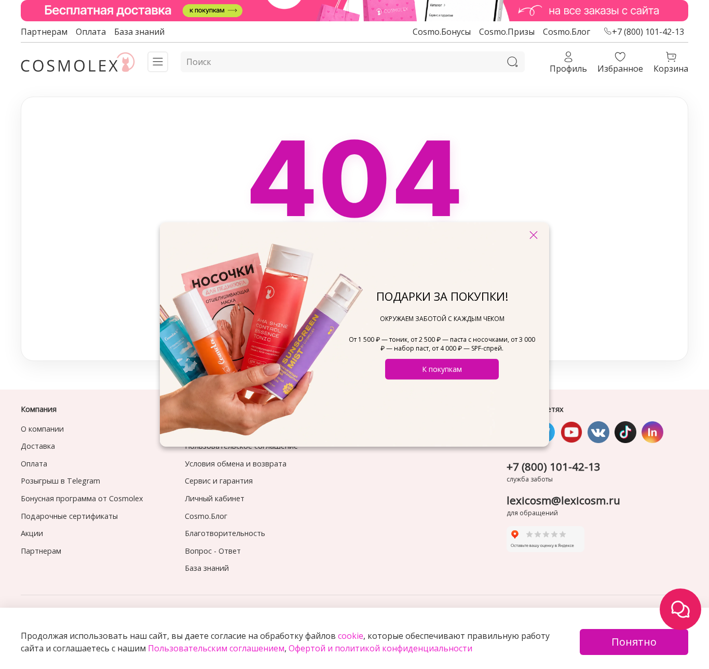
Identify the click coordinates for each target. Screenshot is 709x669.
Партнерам (44, 31)
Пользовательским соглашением (216, 648)
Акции (32, 533)
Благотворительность (225, 533)
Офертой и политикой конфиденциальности (380, 648)
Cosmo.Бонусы (442, 31)
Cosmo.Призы (507, 31)
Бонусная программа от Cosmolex (82, 498)
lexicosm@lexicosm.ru (563, 500)
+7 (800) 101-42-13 (648, 31)
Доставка (38, 446)
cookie (350, 635)
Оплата (91, 31)
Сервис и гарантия (219, 481)
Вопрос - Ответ (213, 551)
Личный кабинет (214, 498)
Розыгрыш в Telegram (60, 481)
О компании (42, 429)
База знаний (139, 31)
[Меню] (157, 61)
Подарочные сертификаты (69, 516)
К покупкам (442, 369)
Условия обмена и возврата (236, 464)
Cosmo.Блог (566, 31)
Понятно (634, 642)
